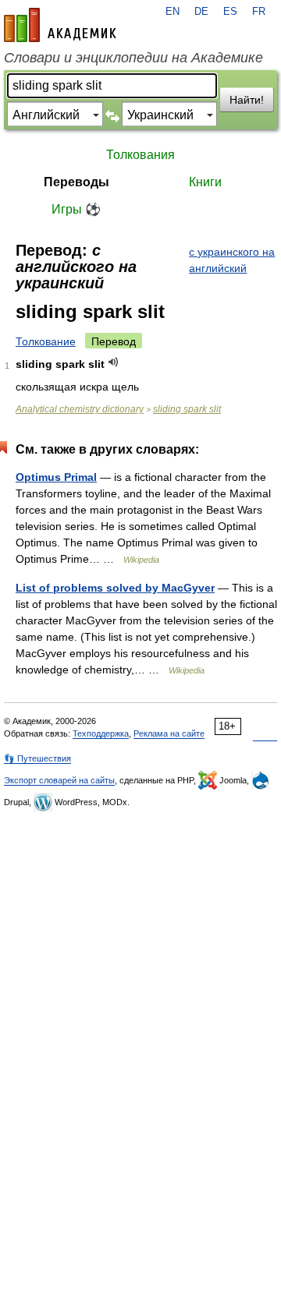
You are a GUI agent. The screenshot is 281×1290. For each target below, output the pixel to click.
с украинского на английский (232, 260)
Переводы (76, 182)
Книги (205, 182)
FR (258, 11)
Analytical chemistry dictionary (80, 409)
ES (230, 11)
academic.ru (60, 25)
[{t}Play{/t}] (113, 362)
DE (201, 11)
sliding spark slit (187, 409)
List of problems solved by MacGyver (115, 587)
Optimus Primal (56, 477)
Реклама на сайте (169, 733)
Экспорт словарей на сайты (59, 780)
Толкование (46, 341)
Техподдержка (101, 733)
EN (172, 11)
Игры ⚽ (76, 209)
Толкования (140, 154)
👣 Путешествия (37, 758)
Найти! (246, 100)
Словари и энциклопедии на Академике (133, 57)
